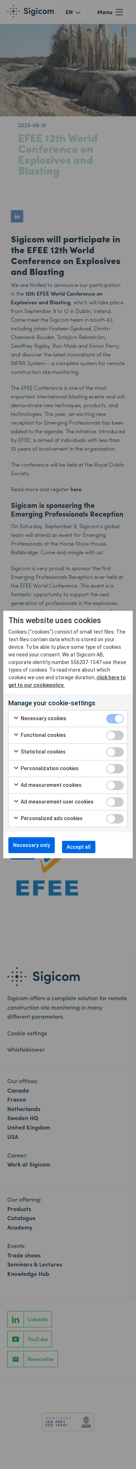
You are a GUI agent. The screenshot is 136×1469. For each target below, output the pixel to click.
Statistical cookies (43, 752)
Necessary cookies (43, 718)
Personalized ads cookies (51, 818)
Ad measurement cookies (51, 785)
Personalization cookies (49, 768)
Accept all (79, 847)
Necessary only (31, 845)
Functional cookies (43, 735)
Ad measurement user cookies (57, 802)
